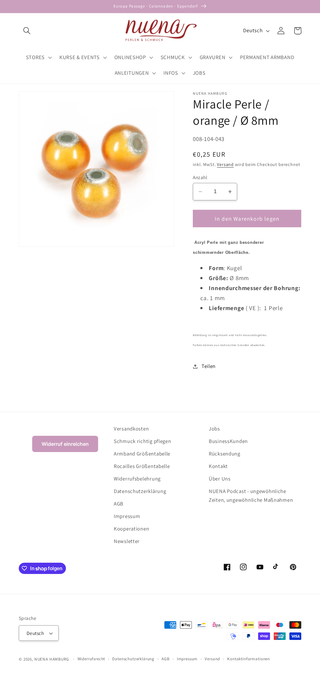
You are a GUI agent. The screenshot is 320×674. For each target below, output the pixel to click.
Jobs (214, 428)
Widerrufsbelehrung (137, 478)
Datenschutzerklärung (140, 491)
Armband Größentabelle (142, 453)
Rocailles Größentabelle (142, 466)
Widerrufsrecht (91, 658)
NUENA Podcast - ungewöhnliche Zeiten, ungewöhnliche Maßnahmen (251, 495)
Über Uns (220, 478)
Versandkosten (131, 428)
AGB (118, 503)
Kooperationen (131, 528)
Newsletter (127, 541)
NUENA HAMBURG (51, 659)
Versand (225, 164)
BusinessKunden (228, 441)
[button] (27, 31)
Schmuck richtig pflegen (142, 441)
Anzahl (200, 177)
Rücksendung (224, 453)
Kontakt (218, 466)
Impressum (127, 516)
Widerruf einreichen (65, 444)
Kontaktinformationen (248, 658)
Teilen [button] (209, 366)
